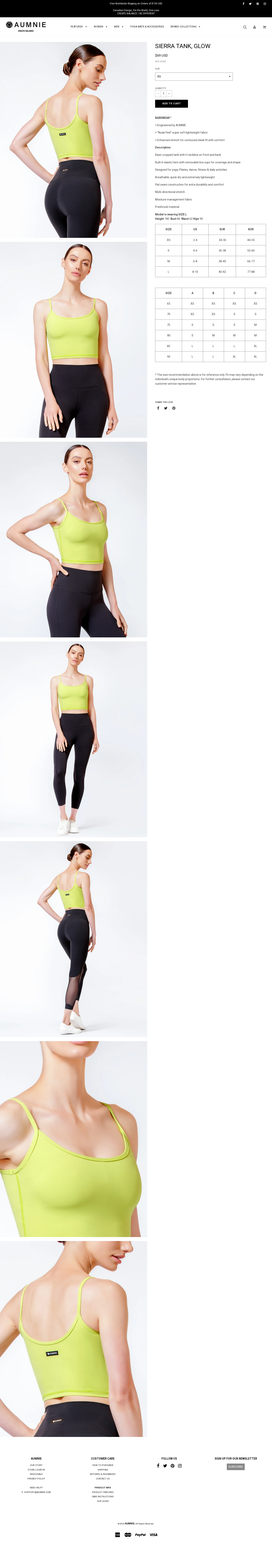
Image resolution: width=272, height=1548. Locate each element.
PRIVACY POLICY (36, 1478)
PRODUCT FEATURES (103, 1492)
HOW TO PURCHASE (102, 1465)
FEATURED (77, 26)
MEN (117, 26)
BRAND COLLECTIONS (184, 26)
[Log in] (254, 27)
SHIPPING (103, 1470)
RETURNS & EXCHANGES (102, 1474)
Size (157, 69)
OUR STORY (36, 1465)
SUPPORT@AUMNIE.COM (37, 1492)
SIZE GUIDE (160, 61)
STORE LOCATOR (36, 1470)
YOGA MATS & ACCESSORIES (147, 26)
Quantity (160, 88)
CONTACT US (103, 1478)
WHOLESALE (36, 1474)
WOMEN (99, 26)
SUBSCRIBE (235, 1466)
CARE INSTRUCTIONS (103, 1496)
